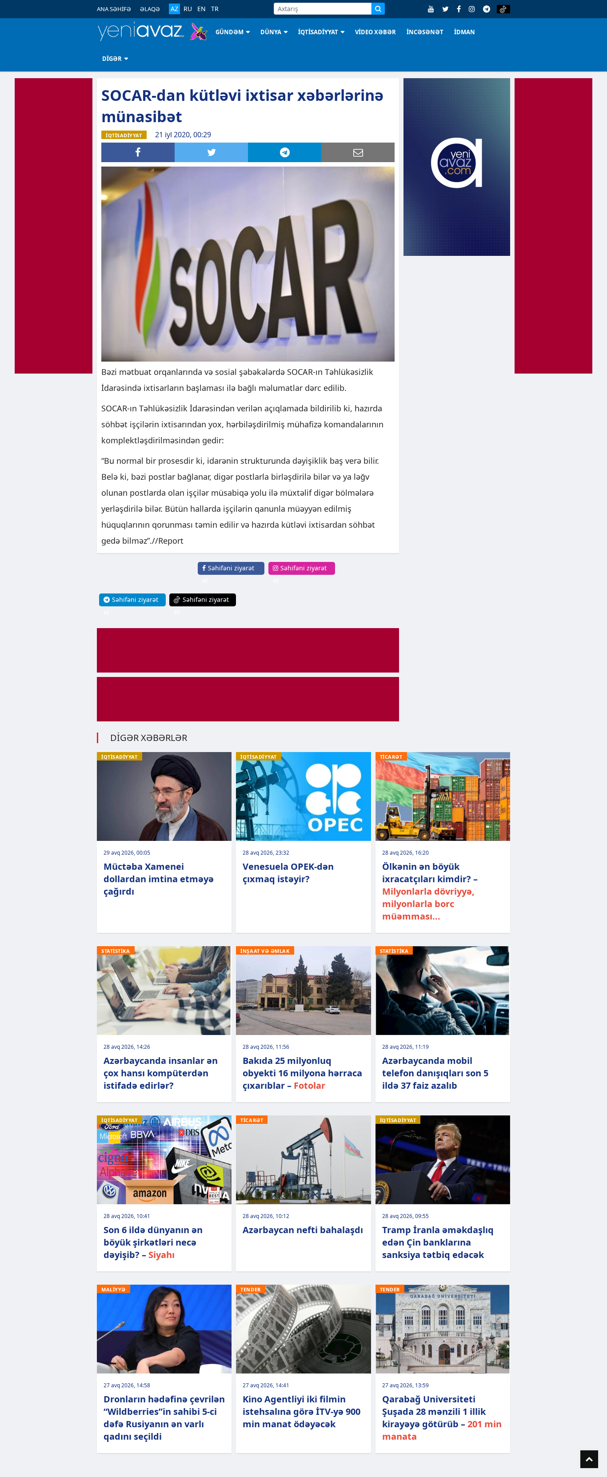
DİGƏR (112, 59)
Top (589, 1459)
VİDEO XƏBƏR (375, 32)
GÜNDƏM (230, 32)
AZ (174, 8)
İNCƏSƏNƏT (425, 32)
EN (201, 9)
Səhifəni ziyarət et (228, 574)
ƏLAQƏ (150, 9)
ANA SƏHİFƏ (114, 9)
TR (215, 9)
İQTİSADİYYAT (318, 32)
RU (188, 9)
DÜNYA (270, 32)
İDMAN (464, 32)
